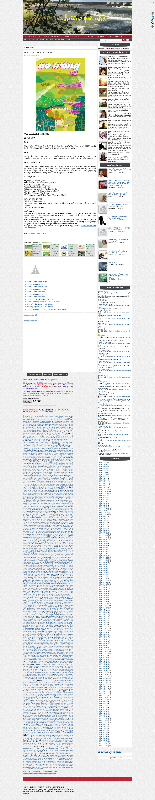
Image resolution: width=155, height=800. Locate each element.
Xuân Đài (44, 767)
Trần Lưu (30, 706)
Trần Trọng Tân (27, 721)
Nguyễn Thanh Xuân (43, 594)
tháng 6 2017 (103, 615)
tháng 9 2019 (103, 563)
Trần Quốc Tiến (63, 710)
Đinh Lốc (70, 454)
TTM (50, 741)
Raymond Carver (40, 658)
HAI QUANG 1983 (103, 413)
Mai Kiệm (60, 531)
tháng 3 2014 (103, 690)
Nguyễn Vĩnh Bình (44, 619)
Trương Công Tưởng (47, 735)
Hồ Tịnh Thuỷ (64, 487)
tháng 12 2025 (103, 463)
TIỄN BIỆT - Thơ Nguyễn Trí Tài (118, 57)
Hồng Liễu (68, 488)
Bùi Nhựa (45, 425)
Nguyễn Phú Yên (28, 585)
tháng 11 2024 (103, 472)
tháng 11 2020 (103, 536)
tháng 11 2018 (103, 582)
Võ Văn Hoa (43, 759)
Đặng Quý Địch (57, 451)
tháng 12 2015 (103, 649)
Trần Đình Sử (48, 700)
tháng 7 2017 (103, 613)
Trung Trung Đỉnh (55, 730)
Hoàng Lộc (64, 477)
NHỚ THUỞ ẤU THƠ (50, 625)
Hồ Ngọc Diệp (39, 485)
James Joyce (67, 497)
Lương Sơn (66, 527)
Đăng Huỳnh (34, 451)
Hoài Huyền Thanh (52, 472)
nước (60, 630)
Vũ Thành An (26, 764)
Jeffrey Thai (26, 499)
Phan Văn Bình (44, 648)
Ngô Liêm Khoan (53, 545)
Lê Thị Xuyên (49, 519)
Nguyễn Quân (56, 586)
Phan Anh (51, 642)
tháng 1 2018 (103, 601)
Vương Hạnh (55, 765)
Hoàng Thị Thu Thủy (28, 481)
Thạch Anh (57, 669)
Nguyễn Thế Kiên (55, 594)
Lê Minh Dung (41, 512)
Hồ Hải (67, 484)
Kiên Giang (34, 501)
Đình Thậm (28, 456)
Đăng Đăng (26, 451)
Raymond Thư (51, 658)
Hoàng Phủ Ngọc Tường (31, 479)
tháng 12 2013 (103, 696)
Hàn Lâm (61, 467)
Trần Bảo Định (32, 699)
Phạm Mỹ (32, 636)
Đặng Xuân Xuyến (44, 454)
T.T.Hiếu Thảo (33, 662)
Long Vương (44, 525)
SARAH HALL (43, 659)
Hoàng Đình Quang (66, 474)
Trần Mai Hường (39, 706)
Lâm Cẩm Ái (67, 506)
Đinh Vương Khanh (38, 456)
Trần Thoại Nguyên (54, 718)
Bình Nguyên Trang (68, 421)
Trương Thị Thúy (47, 740)
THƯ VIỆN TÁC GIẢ (53, 687)
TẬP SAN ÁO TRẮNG (34, 233)
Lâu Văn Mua (62, 508)
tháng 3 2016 (103, 644)
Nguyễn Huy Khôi (55, 568)
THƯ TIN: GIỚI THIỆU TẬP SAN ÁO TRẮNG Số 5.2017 (43, 302)
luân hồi (53, 525)
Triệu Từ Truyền (36, 725)
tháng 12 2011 (103, 742)
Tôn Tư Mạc (51, 692)
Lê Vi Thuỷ (64, 522)
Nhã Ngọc (60, 622)
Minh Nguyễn (64, 536)
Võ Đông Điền (60, 756)
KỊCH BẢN (25, 501)
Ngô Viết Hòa (26, 550)
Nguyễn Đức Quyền (65, 562)
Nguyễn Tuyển (37, 613)
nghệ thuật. (60, 542)
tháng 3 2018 (103, 597)
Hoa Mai (55, 470)
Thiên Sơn (47, 677)
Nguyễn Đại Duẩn (61, 556)
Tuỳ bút (35, 743)
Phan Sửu (65, 644)
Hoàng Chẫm (55, 474)
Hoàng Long (56, 477)
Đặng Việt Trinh (33, 454)
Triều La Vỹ (65, 724)
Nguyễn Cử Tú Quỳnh (38, 554)
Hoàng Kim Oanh (37, 477)
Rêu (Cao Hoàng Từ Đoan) (65, 658)
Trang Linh (52, 694)
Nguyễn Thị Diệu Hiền (35, 597)
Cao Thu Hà (38, 429)
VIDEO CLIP (33, 753)
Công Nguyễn (56, 436)
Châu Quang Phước (62, 431)
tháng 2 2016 (103, 645)
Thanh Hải (37, 672)
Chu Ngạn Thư (43, 435)
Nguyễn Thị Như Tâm (64, 600)
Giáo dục (41, 463)
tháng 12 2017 (103, 603)
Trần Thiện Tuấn (41, 718)
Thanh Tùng (67, 674)
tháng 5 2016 (103, 640)
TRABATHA (37, 694)
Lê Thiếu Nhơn (60, 519)
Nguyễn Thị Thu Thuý (48, 605)
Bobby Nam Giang (44, 422)
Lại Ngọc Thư (59, 505)
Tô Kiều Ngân (53, 691)
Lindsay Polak (38, 523)
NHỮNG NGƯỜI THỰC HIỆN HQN (33, 628)
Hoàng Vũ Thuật (54, 482)
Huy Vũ (28, 491)
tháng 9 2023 (103, 495)
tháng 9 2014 (103, 678)
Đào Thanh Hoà (46, 448)
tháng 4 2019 (103, 572)
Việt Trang (59, 753)
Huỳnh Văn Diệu (60, 494)
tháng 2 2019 (103, 576)
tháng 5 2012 (103, 732)
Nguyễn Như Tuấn (44, 583)
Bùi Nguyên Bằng (34, 426)
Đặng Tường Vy (63, 453)
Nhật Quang (67, 623)
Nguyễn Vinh (33, 619)
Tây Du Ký (34, 669)
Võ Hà (67, 756)
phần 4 (51, 649)
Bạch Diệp (57, 418)
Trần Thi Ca (58, 713)
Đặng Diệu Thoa (66, 450)
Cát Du (69, 429)
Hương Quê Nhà (103, 304)
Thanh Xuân (42, 675)
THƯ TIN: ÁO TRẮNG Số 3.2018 (37, 284)
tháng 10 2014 (103, 676)
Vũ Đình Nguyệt (68, 761)
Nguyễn (34, 550)
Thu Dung (46, 682)
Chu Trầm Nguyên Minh (57, 435)
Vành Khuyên (26, 747)
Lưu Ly (25, 528)
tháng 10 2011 (103, 746)
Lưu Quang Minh (33, 528)
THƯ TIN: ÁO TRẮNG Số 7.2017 (37, 297)
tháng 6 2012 (103, 730)
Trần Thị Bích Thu (48, 713)
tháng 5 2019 (103, 570)
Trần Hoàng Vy (56, 702)
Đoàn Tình (26, 457)
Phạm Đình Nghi (35, 633)
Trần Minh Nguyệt (63, 706)
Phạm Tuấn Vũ (46, 640)
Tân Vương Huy (68, 666)
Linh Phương (69, 523)
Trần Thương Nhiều (54, 719)
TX (32, 744)
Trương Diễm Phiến (61, 735)
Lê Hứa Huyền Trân (57, 511)
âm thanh (42, 418)
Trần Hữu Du (51, 703)
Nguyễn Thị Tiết (27, 607)
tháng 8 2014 (103, 680)
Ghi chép (64, 462)
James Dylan (58, 497)
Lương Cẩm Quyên (28, 526)
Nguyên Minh (39, 574)
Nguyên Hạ (62, 563)
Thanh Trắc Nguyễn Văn (53, 674)
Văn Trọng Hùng (53, 750)
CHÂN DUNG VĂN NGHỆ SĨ (39, 431)
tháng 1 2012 (103, 740)
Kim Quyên (33, 503)
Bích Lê (25, 421)
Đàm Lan (47, 445)
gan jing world (56, 462)
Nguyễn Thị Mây (103, 342)
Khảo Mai (34, 500)
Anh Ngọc (51, 416)
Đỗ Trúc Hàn (47, 460)
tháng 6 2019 (103, 568)
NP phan (59, 628)
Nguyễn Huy (32, 568)
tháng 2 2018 (103, 599)
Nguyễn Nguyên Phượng (65, 582)
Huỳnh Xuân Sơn (42, 496)
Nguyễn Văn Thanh (66, 616)
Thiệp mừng (67, 678)
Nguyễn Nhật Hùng (31, 583)
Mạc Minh (68, 529)
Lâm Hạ (25, 508)
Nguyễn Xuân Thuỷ (48, 620)
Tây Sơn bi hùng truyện (45, 669)
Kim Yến (60, 503)
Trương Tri (68, 740)
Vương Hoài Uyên (66, 765)
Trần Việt (59, 722)
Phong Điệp (26, 650)
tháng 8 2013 (103, 703)
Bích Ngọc (32, 421)
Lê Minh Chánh (32, 512)
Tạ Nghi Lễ (44, 662)
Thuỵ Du (66, 684)
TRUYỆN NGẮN (65, 732)
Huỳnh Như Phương (62, 493)
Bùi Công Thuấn (64, 422)
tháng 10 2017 (103, 607)
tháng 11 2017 (103, 605)
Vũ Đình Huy (39, 761)
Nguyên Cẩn (27, 553)
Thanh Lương (55, 672)
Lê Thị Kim (56, 517)
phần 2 (39, 649)
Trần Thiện (31, 718)
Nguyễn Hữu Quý (52, 569)
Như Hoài (63, 625)
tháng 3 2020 (103, 551)
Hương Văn (30, 497)
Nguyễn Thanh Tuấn (29, 594)
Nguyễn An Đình (56, 550)
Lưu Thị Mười (55, 528)
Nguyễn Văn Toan (54, 617)
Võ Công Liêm (32, 756)
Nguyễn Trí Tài (37, 611)
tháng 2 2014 (103, 692)
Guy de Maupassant (51, 463)
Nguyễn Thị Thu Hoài (34, 605)
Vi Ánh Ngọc (54, 752)
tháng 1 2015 (103, 671)
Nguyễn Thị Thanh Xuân (40, 603)
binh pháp (27, 422)
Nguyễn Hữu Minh (28, 569)
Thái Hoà (56, 671)
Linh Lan (46, 523)
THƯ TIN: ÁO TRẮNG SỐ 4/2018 (37, 282)
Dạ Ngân (58, 437)
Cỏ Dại (41, 436)
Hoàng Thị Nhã (67, 479)
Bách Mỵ (65, 418)
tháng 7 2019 (103, 567)
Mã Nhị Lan (61, 529)
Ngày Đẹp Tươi (50, 542)
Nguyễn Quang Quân (67, 585)
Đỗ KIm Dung (46, 459)
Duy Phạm (61, 441)
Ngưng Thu (51, 622)
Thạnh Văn (34, 675)
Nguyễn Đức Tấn (28, 563)
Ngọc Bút (25, 543)
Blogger (119, 758)
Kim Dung (66, 501)
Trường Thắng (65, 738)
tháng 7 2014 (103, 682)
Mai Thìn (48, 532)
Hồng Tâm (35, 490)
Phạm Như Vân (51, 636)
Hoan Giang (64, 472)
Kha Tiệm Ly (61, 499)
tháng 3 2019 (103, 574)
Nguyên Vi (64, 617)
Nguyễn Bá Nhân (27, 551)
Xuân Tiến (70, 767)
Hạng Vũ (60, 469)
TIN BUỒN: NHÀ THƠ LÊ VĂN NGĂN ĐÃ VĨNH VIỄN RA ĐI (119, 170)
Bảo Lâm (46, 419)
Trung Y (65, 730)
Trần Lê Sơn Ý (52, 705)
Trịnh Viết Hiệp (67, 727)
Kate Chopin (53, 499)
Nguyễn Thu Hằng (35, 608)
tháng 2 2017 (103, 622)
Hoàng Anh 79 (32, 474)
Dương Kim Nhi (66, 442)
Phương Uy (62, 653)
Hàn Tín (53, 469)
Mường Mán (66, 539)
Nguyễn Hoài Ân (27, 566)
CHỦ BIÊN (63, 433)
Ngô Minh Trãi (64, 545)
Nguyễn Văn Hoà (66, 614)
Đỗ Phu (54, 459)
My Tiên (32, 540)
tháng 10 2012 (103, 723)
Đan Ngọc (55, 445)
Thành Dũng (29, 672)
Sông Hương (69, 659)
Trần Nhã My (69, 707)
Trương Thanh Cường (53, 738)
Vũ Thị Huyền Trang (39, 764)
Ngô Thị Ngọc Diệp (47, 546)
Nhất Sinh (25, 625)
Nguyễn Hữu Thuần (65, 569)
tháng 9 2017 (103, 609)
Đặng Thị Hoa (26, 453)
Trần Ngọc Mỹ (46, 707)
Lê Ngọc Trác (34, 514)
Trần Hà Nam (46, 702)
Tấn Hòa (51, 666)
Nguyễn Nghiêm (38, 579)
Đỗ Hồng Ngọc (36, 459)
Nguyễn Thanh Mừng (36, 592)
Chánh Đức (64, 430)
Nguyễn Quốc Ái (66, 586)
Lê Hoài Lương (36, 511)
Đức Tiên (33, 462)
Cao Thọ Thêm (67, 427)
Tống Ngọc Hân (60, 692)
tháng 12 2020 (103, 534)
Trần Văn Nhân (40, 722)
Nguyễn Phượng (39, 585)
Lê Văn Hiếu (44, 522)
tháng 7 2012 (103, 728)
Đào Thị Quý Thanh (59, 448)
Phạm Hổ (44, 633)
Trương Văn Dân (28, 741)
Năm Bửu (66, 540)
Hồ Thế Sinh (46, 487)
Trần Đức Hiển (27, 702)
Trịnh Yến (25, 728)
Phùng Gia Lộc (67, 650)
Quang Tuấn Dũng (63, 655)
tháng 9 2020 (103, 540)
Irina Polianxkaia (48, 497)
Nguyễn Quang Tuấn (44, 586)
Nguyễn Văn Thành (28, 617)
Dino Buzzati (63, 439)
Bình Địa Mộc (47, 421)
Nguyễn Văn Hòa (27, 616)
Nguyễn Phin (56, 583)
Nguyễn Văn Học (39, 616)
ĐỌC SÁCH (53, 457)
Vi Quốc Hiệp (64, 752)
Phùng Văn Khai (32, 653)
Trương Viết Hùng (42, 741)
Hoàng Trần (101, 361)
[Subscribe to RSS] (77, 239)
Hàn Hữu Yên (53, 467)
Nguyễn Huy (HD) (43, 568)
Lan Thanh (41, 506)
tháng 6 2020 (103, 545)
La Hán (35, 505)
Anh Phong (68, 416)
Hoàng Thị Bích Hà (56, 479)
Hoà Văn (30, 472)
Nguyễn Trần (26, 611)
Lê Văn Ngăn (54, 522)
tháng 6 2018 (103, 592)
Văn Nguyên (42, 748)
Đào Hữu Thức (27, 447)
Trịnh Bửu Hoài (48, 725)
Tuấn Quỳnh (67, 741)
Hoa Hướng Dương (45, 470)
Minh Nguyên (54, 536)
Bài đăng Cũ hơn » (60, 374)
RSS (151, 2)
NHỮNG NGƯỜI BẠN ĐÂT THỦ (61, 626)
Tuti (30, 743)
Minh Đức (101, 299)
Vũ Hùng (59, 762)
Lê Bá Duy (26, 509)
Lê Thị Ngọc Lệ (65, 517)
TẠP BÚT (38, 664)
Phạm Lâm (26, 634)
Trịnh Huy (30, 727)
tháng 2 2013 (103, 715)
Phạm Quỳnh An (36, 637)
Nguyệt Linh (33, 622)
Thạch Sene (38, 671)
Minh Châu (28, 536)
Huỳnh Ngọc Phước (47, 493)
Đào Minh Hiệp (47, 447)
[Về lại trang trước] (152, 17)
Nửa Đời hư (68, 628)
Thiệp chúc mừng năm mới (42, 678)
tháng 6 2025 (103, 466)
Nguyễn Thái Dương (46, 589)
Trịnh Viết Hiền (57, 727)
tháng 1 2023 (103, 507)
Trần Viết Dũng (68, 722)
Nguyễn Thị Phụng (29, 602)
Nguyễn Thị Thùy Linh (64, 605)
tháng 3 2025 (103, 468)
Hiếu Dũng (35, 470)
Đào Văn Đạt (32, 450)
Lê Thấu (27, 517)
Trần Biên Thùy (54, 699)
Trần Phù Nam (51, 709)
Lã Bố (29, 505)
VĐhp (100, 323)
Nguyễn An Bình (44, 550)
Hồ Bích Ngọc (39, 484)
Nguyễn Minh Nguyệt (42, 575)
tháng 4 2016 (103, 642)
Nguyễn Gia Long (52, 563)
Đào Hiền (68, 445)
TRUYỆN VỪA (34, 735)
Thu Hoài (68, 682)
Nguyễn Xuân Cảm (57, 619)
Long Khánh (35, 525)
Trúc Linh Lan (64, 728)
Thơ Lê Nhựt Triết (48, 681)
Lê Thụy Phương (32, 520)
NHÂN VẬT (42, 623)
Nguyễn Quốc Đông (40, 588)
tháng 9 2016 (103, 632)
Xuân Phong (52, 767)
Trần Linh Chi (61, 705)
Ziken (39, 768)
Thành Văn (26, 675)
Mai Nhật (25, 532)
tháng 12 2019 (103, 557)
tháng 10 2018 (103, 584)
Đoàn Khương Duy (52, 456)
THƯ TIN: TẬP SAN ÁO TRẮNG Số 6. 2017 (40, 299)
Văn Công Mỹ (48, 747)
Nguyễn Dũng (59, 554)
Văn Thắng (42, 750)
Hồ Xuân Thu (37, 488)
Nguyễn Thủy (45, 608)
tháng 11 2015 (103, 651)
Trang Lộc (59, 694)
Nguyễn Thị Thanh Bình (44, 602)
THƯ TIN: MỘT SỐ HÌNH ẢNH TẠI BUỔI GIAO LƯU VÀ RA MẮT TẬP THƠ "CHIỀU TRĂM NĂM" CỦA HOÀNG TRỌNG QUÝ (118, 183)
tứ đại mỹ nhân (69, 743)
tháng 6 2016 (103, 638)
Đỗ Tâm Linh (69, 459)
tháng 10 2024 (103, 474)
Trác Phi (45, 694)
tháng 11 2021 (103, 513)
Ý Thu (27, 768)
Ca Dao (30, 427)
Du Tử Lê (34, 441)
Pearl (34, 631)
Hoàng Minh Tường (32, 478)
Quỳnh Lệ (49, 656)
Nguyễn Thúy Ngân (57, 608)
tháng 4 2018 (103, 595)
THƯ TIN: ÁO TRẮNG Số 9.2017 (37, 292)
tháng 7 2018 (103, 590)
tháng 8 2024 (103, 476)
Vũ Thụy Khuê (53, 764)
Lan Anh (25, 506)
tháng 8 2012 (103, 726)
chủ (57, 433)
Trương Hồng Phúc (51, 736)
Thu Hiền (61, 682)
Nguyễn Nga (26, 579)
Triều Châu (57, 724)
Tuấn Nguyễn (57, 741)
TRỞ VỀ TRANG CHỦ (31, 776)
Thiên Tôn (70, 677)
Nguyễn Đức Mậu (43, 560)
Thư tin (31, 47)
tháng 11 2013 (103, 697)
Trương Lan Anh (29, 738)
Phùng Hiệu (36, 652)
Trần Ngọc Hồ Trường (34, 707)
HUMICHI (52, 490)
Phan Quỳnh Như (55, 644)
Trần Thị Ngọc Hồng (62, 715)
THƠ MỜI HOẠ (59, 681)
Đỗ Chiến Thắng (64, 457)
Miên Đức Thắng (61, 534)
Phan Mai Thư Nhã (34, 644)
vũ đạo (32, 761)
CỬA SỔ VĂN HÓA (48, 437)
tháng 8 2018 (103, 588)
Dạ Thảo (34, 439)
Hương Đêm (52, 496)
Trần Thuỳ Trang (35, 719)
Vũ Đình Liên (49, 761)
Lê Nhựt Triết (59, 514)
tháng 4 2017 (103, 619)
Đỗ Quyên (61, 459)
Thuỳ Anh (57, 684)
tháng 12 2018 (103, 580)
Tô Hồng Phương (43, 691)
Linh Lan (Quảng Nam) (57, 523)
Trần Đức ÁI (68, 700)
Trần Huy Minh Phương (39, 703)
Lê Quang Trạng (35, 516)
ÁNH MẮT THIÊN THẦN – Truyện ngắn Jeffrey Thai (119, 228)
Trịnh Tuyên (48, 727)
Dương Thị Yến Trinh (65, 444)
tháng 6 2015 (103, 661)
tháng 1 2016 (103, 647)
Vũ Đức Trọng (38, 762)
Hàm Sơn (25, 467)
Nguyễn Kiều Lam (66, 571)
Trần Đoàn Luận (58, 700)
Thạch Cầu (64, 669)
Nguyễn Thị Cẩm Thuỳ (60, 595)
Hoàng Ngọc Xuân (57, 478)
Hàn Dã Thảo (34, 467)
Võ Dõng (51, 756)
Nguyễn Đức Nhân (34, 562)
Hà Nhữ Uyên (38, 465)
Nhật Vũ (33, 625)
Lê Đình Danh (35, 509)
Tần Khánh (59, 666)
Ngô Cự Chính (64, 543)
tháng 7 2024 (103, 478)
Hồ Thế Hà (28, 487)
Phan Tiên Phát (63, 646)
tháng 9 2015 (103, 655)
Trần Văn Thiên (51, 722)
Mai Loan (67, 531)
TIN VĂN (66, 689)
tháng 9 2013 (103, 701)
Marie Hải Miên (30, 534)
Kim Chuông (58, 501)
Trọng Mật (33, 728)
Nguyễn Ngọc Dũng (51, 579)
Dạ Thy (41, 439)
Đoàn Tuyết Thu (35, 457)
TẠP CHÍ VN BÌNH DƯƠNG (65, 664)
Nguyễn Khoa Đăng (52, 571)
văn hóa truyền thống (60, 747)
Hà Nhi (31, 465)
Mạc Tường (35, 531)
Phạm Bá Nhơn (63, 631)
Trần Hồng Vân (66, 702)
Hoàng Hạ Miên (36, 475)
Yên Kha (33, 768)
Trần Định (40, 700)
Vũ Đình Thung (29, 762)
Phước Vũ (41, 653)
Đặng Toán (46, 453)
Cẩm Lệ (38, 430)
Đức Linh (25, 462)
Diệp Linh (47, 439)
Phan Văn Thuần (66, 648)
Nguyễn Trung (62, 611)
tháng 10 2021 (103, 515)
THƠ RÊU (111, 263)
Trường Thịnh (58, 740)
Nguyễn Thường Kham (35, 609)
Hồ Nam (32, 485)
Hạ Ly (67, 463)
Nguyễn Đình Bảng (66, 557)
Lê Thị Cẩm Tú (35, 517)
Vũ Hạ (46, 762)
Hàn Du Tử (43, 467)
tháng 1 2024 (103, 488)
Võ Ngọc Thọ (39, 758)
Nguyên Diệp (49, 554)
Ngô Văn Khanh (65, 548)
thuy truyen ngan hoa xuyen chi (119, 453)
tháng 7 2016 (103, 636)
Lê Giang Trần (69, 509)
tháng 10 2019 (103, 561)
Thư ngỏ (70, 685)
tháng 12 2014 (103, 672)
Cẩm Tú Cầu (46, 430)
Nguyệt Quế (42, 622)
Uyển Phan (62, 744)
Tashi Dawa (29, 666)
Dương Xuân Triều (28, 445)
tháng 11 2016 (103, 628)
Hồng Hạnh (60, 488)
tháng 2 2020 (103, 553)
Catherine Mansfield (28, 430)
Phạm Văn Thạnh (35, 642)
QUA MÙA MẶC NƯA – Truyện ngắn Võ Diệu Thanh (118, 205)
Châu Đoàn (52, 431)
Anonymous (101, 291)
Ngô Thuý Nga (59, 547)
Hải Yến (69, 466)
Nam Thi (58, 540)
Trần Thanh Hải (64, 712)
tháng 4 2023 (103, 501)
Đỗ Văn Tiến (56, 460)
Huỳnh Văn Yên (31, 496)
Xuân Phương (61, 767)
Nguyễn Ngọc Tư (34, 582)
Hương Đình (60, 496)
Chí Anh (44, 433)
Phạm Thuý (61, 639)
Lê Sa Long (47, 516)
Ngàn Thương (38, 542)
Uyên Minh (54, 744)
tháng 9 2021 (103, 516)
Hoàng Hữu (47, 475)
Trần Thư (44, 719)
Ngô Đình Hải (31, 545)
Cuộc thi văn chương (34, 437)
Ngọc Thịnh (44, 543)
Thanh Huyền (45, 672)
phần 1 (33, 649)
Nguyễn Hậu (33, 565)
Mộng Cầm (37, 539)
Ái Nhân (25, 416)
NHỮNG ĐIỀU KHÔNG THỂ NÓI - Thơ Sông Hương (118, 217)
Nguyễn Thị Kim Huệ (58, 598)
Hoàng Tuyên (44, 482)
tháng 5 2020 (103, 547)
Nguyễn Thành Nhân (64, 592)
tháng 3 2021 (103, 528)
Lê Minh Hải (50, 512)
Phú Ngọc (42, 650)
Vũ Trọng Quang (64, 764)
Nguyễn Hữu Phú (40, 569)
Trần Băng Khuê (43, 699)
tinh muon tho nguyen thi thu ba (119, 351)
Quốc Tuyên (31, 656)
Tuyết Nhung (52, 743)
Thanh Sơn (32, 674)
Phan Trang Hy (32, 648)
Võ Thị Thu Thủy (68, 758)
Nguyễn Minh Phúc (56, 576)
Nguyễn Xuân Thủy (61, 620)
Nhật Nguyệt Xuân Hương (54, 623)
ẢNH (43, 416)
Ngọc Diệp (34, 544)
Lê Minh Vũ (59, 512)
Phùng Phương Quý (61, 652)
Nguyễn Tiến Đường (65, 609)
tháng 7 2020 (103, 543)
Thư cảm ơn (63, 685)
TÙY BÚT (42, 743)
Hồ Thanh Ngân (68, 485)
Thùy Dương (39, 685)
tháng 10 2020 (103, 538)
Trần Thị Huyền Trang (40, 715)
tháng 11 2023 (103, 491)
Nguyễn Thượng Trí (50, 609)
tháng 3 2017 (103, 620)
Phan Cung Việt (61, 642)
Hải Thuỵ (62, 466)
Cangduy (101, 388)
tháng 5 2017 (103, 617)
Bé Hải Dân (62, 419)
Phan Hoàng (43, 643)
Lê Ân (69, 508)
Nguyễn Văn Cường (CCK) (38, 614)
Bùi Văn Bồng (54, 425)
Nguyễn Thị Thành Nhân (60, 602)
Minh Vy (54, 537)
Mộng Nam (45, 539)
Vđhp (99, 317)
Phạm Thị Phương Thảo (48, 639)
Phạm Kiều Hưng (66, 633)
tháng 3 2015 (103, 667)
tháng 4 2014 (103, 688)
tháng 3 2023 (103, 503)
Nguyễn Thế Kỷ (67, 594)
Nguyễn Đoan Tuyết (42, 559)
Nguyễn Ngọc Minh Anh (55, 580)
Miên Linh (70, 534)
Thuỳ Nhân (55, 685)
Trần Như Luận (29, 709)
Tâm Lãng (36, 666)
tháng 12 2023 (103, 489)
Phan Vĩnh (26, 649)
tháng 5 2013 (103, 709)
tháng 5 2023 (103, 499)
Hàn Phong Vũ (44, 469)
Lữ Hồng (59, 525)
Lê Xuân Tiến (28, 523)
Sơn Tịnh (44, 661)
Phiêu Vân (58, 649)
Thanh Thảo (40, 674)
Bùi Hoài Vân (50, 424)
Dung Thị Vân (43, 441)
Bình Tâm (34, 422)
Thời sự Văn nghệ (36, 682)
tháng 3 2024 (103, 484)
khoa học (41, 500)
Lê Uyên (37, 522)
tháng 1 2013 (103, 717)
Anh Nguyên (59, 416)
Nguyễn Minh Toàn (47, 577)
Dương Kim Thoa (27, 444)
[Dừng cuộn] (152, 21)
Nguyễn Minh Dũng (52, 574)
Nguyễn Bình (52, 551)
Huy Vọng (70, 490)
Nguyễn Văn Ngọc (53, 616)
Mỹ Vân (38, 540)
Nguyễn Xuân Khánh (35, 620)
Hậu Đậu (27, 470)
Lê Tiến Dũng (42, 520)
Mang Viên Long (68, 533)
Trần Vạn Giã (69, 721)
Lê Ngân (67, 512)
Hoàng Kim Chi (27, 477)
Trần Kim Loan (32, 705)
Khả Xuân (70, 499)
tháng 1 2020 (103, 555)
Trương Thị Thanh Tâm (30, 740)
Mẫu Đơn (39, 534)
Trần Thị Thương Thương (48, 716)
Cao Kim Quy (46, 427)
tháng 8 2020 (103, 541)
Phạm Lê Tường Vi (36, 634)
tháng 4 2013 (103, 711)
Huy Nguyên (60, 490)
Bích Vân (39, 421)
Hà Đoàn (61, 463)
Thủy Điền (47, 685)
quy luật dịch (40, 656)
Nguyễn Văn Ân (49, 613)
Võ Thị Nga (58, 758)
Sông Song (36, 661)
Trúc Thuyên (36, 730)
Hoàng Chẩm (44, 474)
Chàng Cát (56, 430)
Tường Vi (27, 744)
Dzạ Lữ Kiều (39, 445)
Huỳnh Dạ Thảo (43, 491)
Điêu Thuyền (63, 454)
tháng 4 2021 (103, 526)
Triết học (43, 724)
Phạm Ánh (41, 631)
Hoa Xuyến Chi (40, 472)
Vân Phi (37, 752)
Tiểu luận (63, 687)
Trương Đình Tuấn (38, 736)
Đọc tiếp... (104, 412)
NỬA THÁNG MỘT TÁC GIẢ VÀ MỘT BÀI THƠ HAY (39, 630)
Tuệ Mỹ (25, 743)
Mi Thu (53, 534)
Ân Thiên (49, 418)
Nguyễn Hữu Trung (28, 571)
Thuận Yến (42, 684)
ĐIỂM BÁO (54, 454)
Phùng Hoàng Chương (47, 652)
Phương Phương (51, 653)
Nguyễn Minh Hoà (66, 574)
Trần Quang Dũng (62, 709)
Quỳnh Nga (58, 656)
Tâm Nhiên (44, 666)
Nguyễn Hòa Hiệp (66, 565)
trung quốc (45, 730)
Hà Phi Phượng (48, 465)
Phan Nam (45, 644)
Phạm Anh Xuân (52, 631)
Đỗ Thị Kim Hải (37, 460)
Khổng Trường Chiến (52, 500)
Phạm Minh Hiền (59, 634)
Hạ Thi (56, 465)
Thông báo (26, 681)
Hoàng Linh (47, 477)
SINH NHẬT (52, 659)
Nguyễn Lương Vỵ (28, 574)
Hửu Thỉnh (39, 497)
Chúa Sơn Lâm (32, 436)
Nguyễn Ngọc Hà (28, 580)
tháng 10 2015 (103, 653)
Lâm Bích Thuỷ (57, 506)
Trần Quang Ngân (50, 710)
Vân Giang (70, 750)
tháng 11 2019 (103, 559)
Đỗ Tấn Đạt (28, 460)
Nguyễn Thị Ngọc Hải (36, 600)
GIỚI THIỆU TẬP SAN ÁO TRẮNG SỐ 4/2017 (40, 304)
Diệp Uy (56, 439)
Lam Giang (68, 505)
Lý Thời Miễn (45, 529)
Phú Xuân (58, 650)
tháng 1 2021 (103, 532)
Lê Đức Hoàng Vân (48, 509)
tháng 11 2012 (103, 721)
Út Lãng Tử (38, 744)
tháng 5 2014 (103, 686)
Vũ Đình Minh (58, 761)
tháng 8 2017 (103, 611)
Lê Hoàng (46, 511)
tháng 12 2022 (103, 509)
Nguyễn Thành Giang (41, 591)
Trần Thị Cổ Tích (68, 713)
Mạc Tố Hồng (26, 531)
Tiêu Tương (51, 689)
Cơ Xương (66, 436)
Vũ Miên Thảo (67, 762)
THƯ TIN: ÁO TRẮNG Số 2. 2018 (37, 287)
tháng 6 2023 (103, 497)
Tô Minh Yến (69, 691)
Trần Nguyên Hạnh (58, 707)
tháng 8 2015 (103, 657)
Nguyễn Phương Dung (52, 585)
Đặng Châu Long (55, 450)
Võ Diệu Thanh (42, 756)
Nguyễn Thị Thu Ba (55, 603)
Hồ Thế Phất (36, 487)
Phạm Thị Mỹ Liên (33, 639)
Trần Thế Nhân (36, 713)
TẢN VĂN (26, 664)
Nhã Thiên (68, 622)
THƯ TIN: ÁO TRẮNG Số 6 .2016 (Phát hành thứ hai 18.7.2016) (46, 309)
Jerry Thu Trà (36, 499)
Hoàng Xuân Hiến (66, 482)
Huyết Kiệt (34, 491)
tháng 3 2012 (103, 736)
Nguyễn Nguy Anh (47, 582)
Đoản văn (44, 457)
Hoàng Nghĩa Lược (45, 478)
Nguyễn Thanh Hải (57, 591)
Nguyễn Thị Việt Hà (53, 607)
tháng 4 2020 (103, 549)
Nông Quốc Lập (50, 628)
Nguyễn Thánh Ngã (49, 592)
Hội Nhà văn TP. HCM (49, 488)
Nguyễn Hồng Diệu (52, 566)
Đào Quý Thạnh (35, 448)
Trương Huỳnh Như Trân (66, 736)
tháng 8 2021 (103, 518)
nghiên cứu (68, 542)
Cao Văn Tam (60, 429)
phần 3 (45, 649)
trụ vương (40, 728)
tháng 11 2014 (103, 674)
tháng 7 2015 (103, 659)
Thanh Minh (64, 672)
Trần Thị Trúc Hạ (62, 716)
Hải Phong (47, 466)
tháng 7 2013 (103, 705)
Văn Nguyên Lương (53, 748)
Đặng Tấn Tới (67, 451)
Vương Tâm (26, 767)
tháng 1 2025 (103, 470)
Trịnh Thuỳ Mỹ (39, 727)
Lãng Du (48, 506)
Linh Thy (27, 525)
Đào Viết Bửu (44, 450)
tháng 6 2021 (103, 522)
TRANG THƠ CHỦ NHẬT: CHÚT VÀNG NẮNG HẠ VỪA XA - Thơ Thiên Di (118, 276)
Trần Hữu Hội (61, 703)
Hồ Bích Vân (48, 484)
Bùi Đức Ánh (38, 424)
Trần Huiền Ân (27, 703)
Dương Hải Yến (45, 442)
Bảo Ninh (53, 419)
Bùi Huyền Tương (61, 424)
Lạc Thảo (51, 505)
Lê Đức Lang (58, 509)
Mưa (59, 539)
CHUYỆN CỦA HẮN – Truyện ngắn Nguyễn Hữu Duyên (119, 143)
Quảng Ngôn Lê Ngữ (41, 655)
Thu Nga (25, 684)
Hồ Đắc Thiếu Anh (59, 484)
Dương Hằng (55, 442)
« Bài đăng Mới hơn (35, 374)
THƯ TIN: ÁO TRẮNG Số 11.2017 (37, 289)
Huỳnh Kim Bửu (63, 491)
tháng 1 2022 (103, 511)
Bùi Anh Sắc (55, 422)
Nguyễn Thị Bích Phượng (45, 595)
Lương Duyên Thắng (42, 526)
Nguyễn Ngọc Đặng (65, 579)
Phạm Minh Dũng (47, 634)
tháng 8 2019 (103, 565)
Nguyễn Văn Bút (61, 613)
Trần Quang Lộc (38, 710)
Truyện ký (52, 732)
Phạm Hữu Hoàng (54, 633)
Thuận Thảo (33, 684)
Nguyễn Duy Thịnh (49, 556)
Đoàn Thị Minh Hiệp (65, 456)
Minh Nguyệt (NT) (34, 537)
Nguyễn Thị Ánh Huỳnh (29, 595)
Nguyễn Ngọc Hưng (41, 580)
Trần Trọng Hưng (66, 719)
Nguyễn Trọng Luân (51, 611)
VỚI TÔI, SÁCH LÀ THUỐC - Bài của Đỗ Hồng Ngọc (118, 252)
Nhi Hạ (39, 625)
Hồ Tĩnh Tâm (54, 487)
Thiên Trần (29, 678)
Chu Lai (34, 435)
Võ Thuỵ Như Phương (31, 759)
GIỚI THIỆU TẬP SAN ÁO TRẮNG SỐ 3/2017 (40, 307)
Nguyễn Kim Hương (43, 572)
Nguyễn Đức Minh (56, 560)
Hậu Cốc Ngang (68, 469)
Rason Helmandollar (28, 658)
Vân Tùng (46, 752)
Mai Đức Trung (45, 531)
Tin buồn (59, 689)
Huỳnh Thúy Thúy (49, 494)
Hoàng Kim (68, 475)
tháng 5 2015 (103, 663)
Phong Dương (67, 649)
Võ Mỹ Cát (31, 758)
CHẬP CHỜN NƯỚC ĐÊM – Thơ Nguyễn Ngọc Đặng (118, 68)
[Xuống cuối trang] (152, 28)
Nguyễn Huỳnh (67, 568)
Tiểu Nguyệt (31, 689)
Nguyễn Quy (51, 588)
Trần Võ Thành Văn (32, 724)
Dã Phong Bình (67, 437)
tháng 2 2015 (103, 669)
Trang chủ (47, 374)
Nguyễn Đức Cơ (33, 560)
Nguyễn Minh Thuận (34, 577)
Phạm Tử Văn (58, 640)
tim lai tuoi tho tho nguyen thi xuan (120, 301)
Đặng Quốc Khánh (45, 451)
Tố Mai (61, 691)
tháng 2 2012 (103, 738)
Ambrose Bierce (35, 416)
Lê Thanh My (69, 516)
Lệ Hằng (27, 511)
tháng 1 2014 (103, 694)
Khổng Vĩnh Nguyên (65, 500)
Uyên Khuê (46, 744)
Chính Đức (51, 433)
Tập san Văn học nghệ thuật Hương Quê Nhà (54, 667)
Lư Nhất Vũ (68, 525)
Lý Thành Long (36, 529)
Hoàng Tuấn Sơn (33, 482)
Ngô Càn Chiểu (54, 543)
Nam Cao (50, 540)
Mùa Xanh (52, 539)
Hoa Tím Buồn (64, 470)
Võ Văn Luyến (53, 759)
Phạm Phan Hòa (62, 636)
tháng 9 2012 (103, 724)
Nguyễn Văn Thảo (41, 617)
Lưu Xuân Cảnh (65, 528)
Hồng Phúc (26, 490)
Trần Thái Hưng (53, 712)
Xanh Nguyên (35, 767)
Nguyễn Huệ (63, 566)
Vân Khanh (29, 752)
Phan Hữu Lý (64, 643)
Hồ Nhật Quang (50, 485)
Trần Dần (62, 699)
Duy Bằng (53, 441)
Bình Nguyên (57, 421)
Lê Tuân (30, 522)
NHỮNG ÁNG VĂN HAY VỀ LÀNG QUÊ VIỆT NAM (48, 626)
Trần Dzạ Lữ (31, 700)
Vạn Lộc (69, 744)
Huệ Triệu (44, 490)
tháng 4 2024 (103, 482)
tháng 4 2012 (103, 734)
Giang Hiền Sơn (32, 463)
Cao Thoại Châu (27, 429)
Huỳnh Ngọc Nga (34, 493)
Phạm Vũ (44, 642)
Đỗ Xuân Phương (66, 460)
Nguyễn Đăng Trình (52, 557)
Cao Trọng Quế (48, 429)
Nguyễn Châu (37, 553)
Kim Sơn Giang (42, 503)
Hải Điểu (33, 466)
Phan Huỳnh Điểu (54, 643)
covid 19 (48, 436)
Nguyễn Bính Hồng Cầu (64, 551)
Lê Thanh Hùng (57, 516)
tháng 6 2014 (103, 684)
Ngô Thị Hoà (36, 546)
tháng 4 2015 (103, 665)
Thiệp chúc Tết (57, 678)
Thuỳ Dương (30, 685)
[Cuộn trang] (152, 24)
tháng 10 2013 (103, 699)
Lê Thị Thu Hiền (38, 519)
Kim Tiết (53, 503)
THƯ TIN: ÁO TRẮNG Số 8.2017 (37, 294)
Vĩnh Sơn (25, 755)
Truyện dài (32, 732)
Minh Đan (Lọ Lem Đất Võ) (40, 536)
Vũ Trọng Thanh (35, 765)
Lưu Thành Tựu (45, 528)
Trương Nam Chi (40, 738)
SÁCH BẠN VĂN (31, 659)
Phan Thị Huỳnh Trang (50, 646)
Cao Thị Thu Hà (56, 427)
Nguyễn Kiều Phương (29, 572)
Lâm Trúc (44, 508)
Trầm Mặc (63, 697)
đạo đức (62, 445)
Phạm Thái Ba (47, 637)
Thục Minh (50, 684)
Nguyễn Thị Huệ (46, 598)
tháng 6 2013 (103, 707)
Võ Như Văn (49, 758)
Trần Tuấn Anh (47, 721)
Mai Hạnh (53, 531)
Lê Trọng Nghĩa (61, 520)
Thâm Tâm (60, 675)
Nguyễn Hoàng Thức (39, 566)
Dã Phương (26, 439)
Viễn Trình (42, 753)
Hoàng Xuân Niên (28, 484)
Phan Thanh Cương (36, 646)
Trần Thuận (64, 718)
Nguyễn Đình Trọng (28, 559)
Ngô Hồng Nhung (42, 545)
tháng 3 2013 (103, 713)
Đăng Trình (54, 453)
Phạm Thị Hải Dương (59, 637)
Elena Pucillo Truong (44, 462)
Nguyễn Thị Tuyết (39, 607)
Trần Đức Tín (36, 702)
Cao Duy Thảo (37, 427)
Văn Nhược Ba (65, 748)
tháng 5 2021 (103, 524)
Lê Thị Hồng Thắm (47, 517)
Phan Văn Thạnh (55, 648)
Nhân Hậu (34, 623)
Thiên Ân (33, 677)
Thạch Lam (30, 671)
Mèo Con (46, 534)
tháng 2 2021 (103, 530)
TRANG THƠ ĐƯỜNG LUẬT (41, 697)
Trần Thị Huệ (28, 715)
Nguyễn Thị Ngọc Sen (50, 600)
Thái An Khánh (48, 671)
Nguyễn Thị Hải (48, 597)
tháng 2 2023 (103, 505)
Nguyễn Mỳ (57, 577)
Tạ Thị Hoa (52, 662)
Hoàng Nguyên (69, 478)
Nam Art (44, 540)
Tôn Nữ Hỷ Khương (31, 692)
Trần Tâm (43, 712)
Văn (35, 747)
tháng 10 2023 (103, 493)
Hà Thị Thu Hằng (64, 465)
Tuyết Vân (60, 743)
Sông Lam (28, 661)
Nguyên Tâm (60, 588)
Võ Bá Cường (53, 755)
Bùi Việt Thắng (64, 425)
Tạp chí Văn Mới (50, 664)
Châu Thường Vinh (34, 433)
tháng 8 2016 (103, 634)
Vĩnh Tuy (100, 432)
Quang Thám (52, 655)
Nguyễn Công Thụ (59, 553)
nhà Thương (26, 623)
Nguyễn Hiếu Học (54, 565)
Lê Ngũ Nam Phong (46, 514)
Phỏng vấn (34, 650)
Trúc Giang (48, 728)
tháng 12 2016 (103, 626)
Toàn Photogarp (103, 445)
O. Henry (66, 630)
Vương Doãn (45, 765)
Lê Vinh (71, 522)
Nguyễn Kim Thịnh (57, 572)
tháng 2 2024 (103, 486)
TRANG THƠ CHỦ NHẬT (46, 696)
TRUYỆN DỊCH (42, 732)
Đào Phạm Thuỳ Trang (60, 447)
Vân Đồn (62, 750)
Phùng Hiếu (26, 652)
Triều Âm (50, 724)
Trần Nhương (40, 709)
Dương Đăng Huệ (33, 442)
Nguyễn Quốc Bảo (28, 588)
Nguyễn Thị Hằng (59, 597)
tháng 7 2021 (103, 520)
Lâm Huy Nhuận (34, 508)
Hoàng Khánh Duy (57, 475)
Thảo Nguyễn (51, 675)
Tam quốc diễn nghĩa (65, 662)
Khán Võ (27, 500)
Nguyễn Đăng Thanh (38, 557)
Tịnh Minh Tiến (32, 691)
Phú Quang (50, 650)
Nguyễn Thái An (34, 589)
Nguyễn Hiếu (43, 565)
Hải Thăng (54, 466)
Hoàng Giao (26, 475)
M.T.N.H (53, 529)
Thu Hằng (54, 682)
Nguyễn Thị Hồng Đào (33, 598)
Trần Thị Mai (52, 715)
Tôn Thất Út (42, 692)
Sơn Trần (52, 661)
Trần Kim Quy (41, 705)
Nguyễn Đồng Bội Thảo (57, 559)
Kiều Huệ (50, 501)
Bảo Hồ (40, 419)
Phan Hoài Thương (33, 643)
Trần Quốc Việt (35, 712)
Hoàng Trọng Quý (59, 481)
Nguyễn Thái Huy (59, 590)
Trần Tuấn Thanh (58, 721)
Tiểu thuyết (40, 689)
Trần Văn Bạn (29, 722)
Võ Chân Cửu (62, 755)
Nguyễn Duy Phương (35, 556)
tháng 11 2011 (103, 744)
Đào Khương (37, 447)
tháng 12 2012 (103, 719)
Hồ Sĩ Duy (59, 485)
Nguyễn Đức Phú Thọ (49, 562)
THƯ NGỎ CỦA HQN (30, 687)
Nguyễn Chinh (47, 553)
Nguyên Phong (67, 583)
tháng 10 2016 (103, 630)
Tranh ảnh (55, 697)
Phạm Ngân (41, 636)
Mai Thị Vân (41, 532)
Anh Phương (26, 418)
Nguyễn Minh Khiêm (28, 575)
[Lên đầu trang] (152, 14)
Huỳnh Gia (53, 491)
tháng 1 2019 (103, 578)
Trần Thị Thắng (35, 716)
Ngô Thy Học (32, 548)
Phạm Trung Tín (34, 640)
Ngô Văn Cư (42, 548)
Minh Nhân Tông (45, 537)
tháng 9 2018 (103, 586)
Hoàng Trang (39, 481)
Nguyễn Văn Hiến (54, 614)
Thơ (33, 680)
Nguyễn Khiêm (39, 571)
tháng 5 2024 (103, 480)
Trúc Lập (56, 728)
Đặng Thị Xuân (37, 453)
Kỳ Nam (67, 503)
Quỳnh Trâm (67, 656)
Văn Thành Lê (32, 750)
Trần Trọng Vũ (37, 721)
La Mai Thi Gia (43, 505)
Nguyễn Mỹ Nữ (67, 577)
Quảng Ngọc (30, 655)
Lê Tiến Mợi (51, 520)
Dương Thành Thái (52, 444)
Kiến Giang (42, 501)
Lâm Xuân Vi (53, 508)
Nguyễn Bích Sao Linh (41, 551)
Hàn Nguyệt (35, 469)
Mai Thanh (32, 532)
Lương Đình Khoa (55, 526)
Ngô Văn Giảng (54, 548)
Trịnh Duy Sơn (61, 725)
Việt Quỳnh (52, 753)
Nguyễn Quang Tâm (30, 586)
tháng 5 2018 (103, 593)
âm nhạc (35, 418)
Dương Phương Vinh (39, 444)
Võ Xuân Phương (64, 759)
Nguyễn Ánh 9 (67, 550)
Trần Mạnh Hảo (51, 706)
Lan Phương (33, 506)
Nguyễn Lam (67, 572)
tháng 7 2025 (103, 464)
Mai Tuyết (56, 533)
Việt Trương (68, 753)
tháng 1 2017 (103, 624)
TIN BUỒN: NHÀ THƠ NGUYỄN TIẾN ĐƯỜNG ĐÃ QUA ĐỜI (118, 194)
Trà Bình (29, 694)
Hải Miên (39, 466)
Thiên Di (40, 677)
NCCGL (29, 542)
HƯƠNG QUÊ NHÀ (110, 752)
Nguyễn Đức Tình (40, 563)
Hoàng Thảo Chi (44, 479)
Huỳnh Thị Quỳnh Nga (37, 494)
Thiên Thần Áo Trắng (59, 677)
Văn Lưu (34, 748)
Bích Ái (69, 419)
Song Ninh (60, 659)
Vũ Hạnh (52, 762)
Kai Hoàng (45, 499)
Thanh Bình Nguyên (67, 671)
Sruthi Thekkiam (62, 661)
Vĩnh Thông (34, 755)
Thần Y (67, 675)
